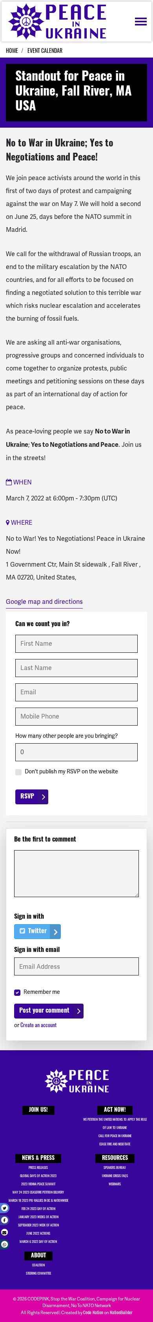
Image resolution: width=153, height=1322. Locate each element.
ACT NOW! (115, 1110)
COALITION (38, 1264)
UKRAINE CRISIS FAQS (115, 1175)
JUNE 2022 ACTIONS (38, 1233)
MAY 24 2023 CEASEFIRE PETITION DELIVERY (38, 1192)
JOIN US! (38, 1110)
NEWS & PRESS (38, 1158)
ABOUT (38, 1256)
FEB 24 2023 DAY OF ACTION (38, 1208)
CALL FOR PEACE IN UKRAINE (114, 1135)
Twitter (37, 931)
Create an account (38, 1024)
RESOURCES (115, 1158)
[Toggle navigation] (140, 21)
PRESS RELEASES (38, 1167)
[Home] (57, 22)
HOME (12, 50)
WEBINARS (115, 1183)
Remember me (42, 991)
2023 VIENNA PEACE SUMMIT (38, 1183)
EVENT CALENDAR (44, 50)
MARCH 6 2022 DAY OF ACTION (38, 1241)
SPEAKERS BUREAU (115, 1167)
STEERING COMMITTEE (38, 1273)
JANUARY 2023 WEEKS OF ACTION (38, 1216)
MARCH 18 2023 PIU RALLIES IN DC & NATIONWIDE (38, 1200)
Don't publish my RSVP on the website (71, 771)
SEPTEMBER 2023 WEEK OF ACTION (38, 1225)
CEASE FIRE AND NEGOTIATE (114, 1143)
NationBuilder (121, 1312)
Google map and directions (44, 602)
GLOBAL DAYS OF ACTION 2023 (38, 1175)
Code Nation (93, 1312)
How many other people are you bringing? (66, 735)
